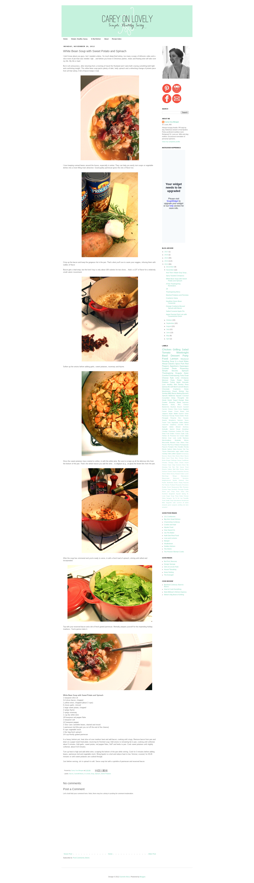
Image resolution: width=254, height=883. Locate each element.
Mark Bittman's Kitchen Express (175, 592)
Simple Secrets (170, 371)
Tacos (187, 420)
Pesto (174, 368)
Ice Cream (180, 436)
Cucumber (166, 398)
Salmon (169, 449)
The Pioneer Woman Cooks (174, 552)
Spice (177, 364)
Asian (186, 373)
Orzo (187, 480)
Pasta (173, 380)
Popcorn (164, 447)
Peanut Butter (179, 416)
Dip (188, 465)
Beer (174, 456)
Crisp (173, 465)
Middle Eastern (179, 413)
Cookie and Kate (170, 525)
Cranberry (176, 389)
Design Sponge (169, 564)
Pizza (172, 445)
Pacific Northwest (167, 482)
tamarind (164, 507)
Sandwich (174, 489)
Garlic (183, 433)
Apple (178, 382)
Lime (177, 378)
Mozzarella (165, 442)
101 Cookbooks (169, 517)
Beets (178, 456)
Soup (92, 773)
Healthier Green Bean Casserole (174, 302)
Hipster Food (168, 527)
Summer (180, 420)
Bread (178, 429)
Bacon (71, 773)
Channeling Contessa (172, 522)
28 (167, 289)
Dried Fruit (165, 433)
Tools (163, 500)
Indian (182, 473)
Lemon (174, 358)
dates (187, 502)
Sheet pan (166, 491)
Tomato (166, 352)
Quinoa (164, 387)
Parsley (180, 384)
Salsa (174, 449)
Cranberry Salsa (172, 298)
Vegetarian (174, 422)
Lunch (187, 473)
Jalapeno (165, 413)
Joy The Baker (169, 533)
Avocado (185, 382)
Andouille (165, 429)
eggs (177, 451)
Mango (175, 476)
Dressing (164, 467)
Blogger (142, 877)
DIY (183, 431)
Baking (179, 393)
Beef (175, 387)
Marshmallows (166, 440)
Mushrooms (166, 391)
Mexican (165, 380)
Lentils (179, 438)
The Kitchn (168, 549)
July (168, 329)
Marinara (186, 438)
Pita (168, 445)
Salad (185, 349)
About (106, 39)
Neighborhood (166, 480)
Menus (186, 440)
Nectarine (186, 478)
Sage (169, 489)
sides (169, 453)
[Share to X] (101, 770)
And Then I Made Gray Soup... (177, 273)
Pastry (181, 482)
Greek (164, 400)
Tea (187, 449)
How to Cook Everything (172, 589)
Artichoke (185, 402)
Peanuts (186, 482)
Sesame (186, 418)
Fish (173, 467)
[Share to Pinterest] (106, 770)
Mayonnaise (165, 478)
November (170, 270)
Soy (187, 391)
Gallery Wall (171, 469)
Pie (163, 485)
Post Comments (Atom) (81, 858)
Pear (187, 442)
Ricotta (186, 447)
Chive (176, 409)
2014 (166, 258)
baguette (169, 502)
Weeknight (182, 352)
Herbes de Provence (169, 436)
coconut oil (180, 502)
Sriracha (172, 402)
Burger (168, 460)
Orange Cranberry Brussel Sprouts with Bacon (175, 307)
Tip (174, 498)
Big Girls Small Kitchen (172, 519)
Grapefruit (180, 471)
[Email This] (96, 770)
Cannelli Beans (79, 773)
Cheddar (165, 431)
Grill (187, 411)
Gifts (177, 469)
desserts (164, 505)
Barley (173, 404)
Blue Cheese (179, 458)
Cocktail (165, 368)
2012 (166, 264)
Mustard (172, 442)
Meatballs (178, 440)
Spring (184, 493)
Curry (180, 409)
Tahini (164, 498)
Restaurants (175, 487)
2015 (166, 255)
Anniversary (185, 453)
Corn (164, 384)
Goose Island (184, 469)
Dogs (187, 431)
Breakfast (185, 429)
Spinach (97, 773)
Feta (182, 375)
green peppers (172, 505)
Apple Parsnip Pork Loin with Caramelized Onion (176, 315)
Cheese (170, 409)
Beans (170, 456)
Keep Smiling (169, 572)
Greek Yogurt (172, 400)
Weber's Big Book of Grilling (174, 595)
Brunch (179, 407)
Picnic (187, 416)
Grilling (177, 349)
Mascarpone (185, 476)
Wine (163, 502)
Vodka (181, 422)
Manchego (165, 476)
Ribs (181, 487)
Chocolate (165, 389)
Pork (182, 364)
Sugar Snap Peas (172, 496)
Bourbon (173, 407)
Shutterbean (168, 544)
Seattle (186, 489)
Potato (179, 380)
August (169, 326)
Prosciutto (179, 485)
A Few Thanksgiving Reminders (173, 285)
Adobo (171, 427)
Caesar (179, 460)
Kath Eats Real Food (171, 535)
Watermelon (171, 451)
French (177, 433)
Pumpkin (171, 447)
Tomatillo (186, 498)
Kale (172, 378)
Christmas (171, 431)
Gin (187, 398)
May (168, 336)
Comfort (165, 375)
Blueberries (165, 407)
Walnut (186, 422)
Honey (173, 473)
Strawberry (172, 420)
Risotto (164, 449)
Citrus (176, 462)
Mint (175, 384)
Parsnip (171, 416)
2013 (166, 261)
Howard (177, 473)
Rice (179, 418)
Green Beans (179, 411)
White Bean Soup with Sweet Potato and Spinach (176, 280)
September (170, 323)
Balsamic (165, 404)
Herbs (168, 473)
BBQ (169, 393)
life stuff (170, 387)
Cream (181, 462)
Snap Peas (175, 491)
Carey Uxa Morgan (77, 770)
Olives (182, 442)
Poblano (177, 445)
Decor (184, 465)
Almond (178, 427)
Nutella (175, 480)
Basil (165, 355)
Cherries (164, 462)
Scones (179, 449)
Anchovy (186, 427)
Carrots (164, 409)
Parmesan (165, 416)
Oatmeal (181, 480)
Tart (184, 449)
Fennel (164, 411)
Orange (181, 400)
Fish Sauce (180, 467)
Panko (176, 482)
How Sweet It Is (169, 530)
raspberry (173, 424)
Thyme (164, 451)
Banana (164, 456)
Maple (171, 413)
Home (65, 39)
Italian (187, 436)
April (168, 339)
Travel (164, 422)
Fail (170, 467)
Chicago (170, 462)
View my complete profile (171, 142)
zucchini (180, 424)
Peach (174, 391)
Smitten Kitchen (169, 546)
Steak (179, 402)
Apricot (172, 429)
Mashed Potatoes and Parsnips (177, 295)
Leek (174, 438)
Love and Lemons (170, 538)
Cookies (178, 431)
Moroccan (176, 478)
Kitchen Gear (166, 438)
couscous (165, 424)
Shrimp (181, 391)
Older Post (152, 854)
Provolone (185, 485)
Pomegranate (184, 445)
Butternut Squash (175, 396)
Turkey (172, 382)
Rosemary (184, 368)
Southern (165, 493)
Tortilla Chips (169, 500)
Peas (187, 384)
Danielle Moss (125, 877)
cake (174, 502)
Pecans (164, 445)
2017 (166, 252)
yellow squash (176, 453)
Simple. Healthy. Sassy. (79, 39)
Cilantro (171, 364)
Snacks (164, 420)
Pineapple (165, 418)
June (168, 333)
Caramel (186, 407)
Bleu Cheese (183, 404)
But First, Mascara (170, 561)
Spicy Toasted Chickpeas (175, 276)
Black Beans (184, 456)
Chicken (166, 349)
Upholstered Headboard (181, 500)
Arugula (178, 373)
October (169, 320)
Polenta (167, 485)
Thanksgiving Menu (173, 292)
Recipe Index (116, 39)
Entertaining (174, 375)
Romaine (186, 487)
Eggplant (186, 409)
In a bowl (87, 773)
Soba (182, 491)
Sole (187, 491)
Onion (187, 413)
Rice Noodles (178, 447)
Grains (175, 471)
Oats (178, 442)
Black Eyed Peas (168, 458)
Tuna (169, 422)
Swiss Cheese (184, 496)
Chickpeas (185, 378)
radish (182, 451)
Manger (167, 541)
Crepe (169, 465)
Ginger (170, 411)
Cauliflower (185, 460)
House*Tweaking (170, 569)
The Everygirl (169, 575)
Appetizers (174, 366)
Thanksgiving (167, 373)
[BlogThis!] (98, 770)
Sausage (181, 489)
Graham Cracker (167, 471)
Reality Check (166, 487)
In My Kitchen (96, 39)
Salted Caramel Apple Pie (175, 311)
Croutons (178, 465)
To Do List (178, 498)
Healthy (170, 384)
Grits (187, 433)
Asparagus (184, 366)
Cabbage (174, 460)
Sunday (165, 393)
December (170, 267)
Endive (172, 433)
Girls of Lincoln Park (171, 567)
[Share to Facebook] (104, 770)
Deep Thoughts (177, 398)
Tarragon (169, 498)
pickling (180, 505)
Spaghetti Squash (175, 493)
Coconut (185, 396)
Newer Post (68, 854)
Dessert (175, 355)
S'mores (164, 489)
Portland (172, 485)
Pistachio (173, 418)
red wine (186, 505)
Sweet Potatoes (106, 773)
